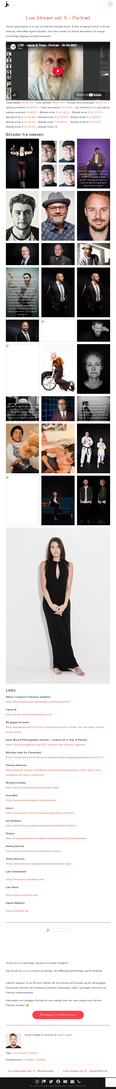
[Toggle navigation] (110, 4)
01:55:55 (62, 117)
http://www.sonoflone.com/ (22, 895)
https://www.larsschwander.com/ (25, 879)
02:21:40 (94, 122)
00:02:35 (27, 102)
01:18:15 (63, 112)
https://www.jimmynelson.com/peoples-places (33, 851)
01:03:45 (66, 107)
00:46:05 (32, 107)
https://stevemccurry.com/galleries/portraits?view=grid (38, 863)
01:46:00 (29, 117)
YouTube (41, 1059)
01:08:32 (31, 112)
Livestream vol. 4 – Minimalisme (33, 1071)
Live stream (20, 1053)
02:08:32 (62, 122)
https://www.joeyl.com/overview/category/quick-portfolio (40, 813)
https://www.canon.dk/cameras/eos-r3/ (29, 714)
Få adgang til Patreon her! (58, 1015)
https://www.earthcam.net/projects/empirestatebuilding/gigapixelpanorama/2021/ (54, 757)
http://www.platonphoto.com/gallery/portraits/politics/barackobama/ (46, 838)
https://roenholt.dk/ (17, 911)
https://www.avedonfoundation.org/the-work (32, 787)
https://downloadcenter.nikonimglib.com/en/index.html (38, 701)
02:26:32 (29, 127)
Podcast (33, 1053)
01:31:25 (96, 112)
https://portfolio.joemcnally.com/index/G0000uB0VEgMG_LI (41, 825)
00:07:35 (58, 102)
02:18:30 (29, 122)
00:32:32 (101, 102)
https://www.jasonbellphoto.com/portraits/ (31, 800)
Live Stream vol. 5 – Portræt (58, 18)
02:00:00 (94, 117)
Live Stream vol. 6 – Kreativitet (83, 1071)
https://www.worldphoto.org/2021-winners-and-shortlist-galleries (46, 744)
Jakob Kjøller (65, 1035)
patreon (27, 971)
